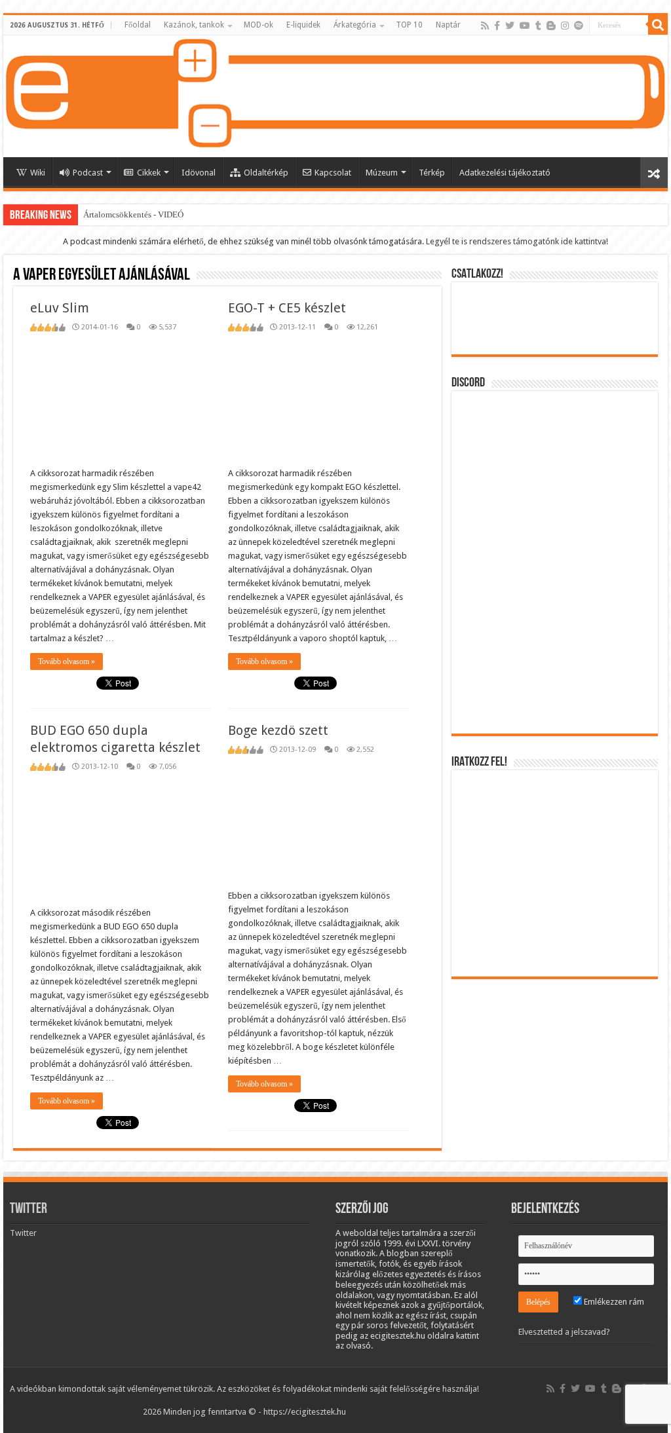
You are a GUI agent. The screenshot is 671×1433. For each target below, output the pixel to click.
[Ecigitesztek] (335, 96)
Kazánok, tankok (194, 24)
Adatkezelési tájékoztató (504, 172)
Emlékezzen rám (613, 1302)
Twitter (28, 1209)
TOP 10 (409, 24)
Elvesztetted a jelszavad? (564, 1332)
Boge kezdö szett (278, 730)
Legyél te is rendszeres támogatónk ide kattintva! (517, 241)
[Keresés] (658, 25)
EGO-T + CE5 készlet (287, 308)
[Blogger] (551, 25)
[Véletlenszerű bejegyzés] (654, 172)
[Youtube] (524, 25)
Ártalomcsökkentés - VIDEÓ (133, 214)
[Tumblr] (538, 25)
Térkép (432, 172)
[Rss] (485, 25)
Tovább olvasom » (66, 661)
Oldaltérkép (266, 172)
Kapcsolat (333, 172)
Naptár (448, 24)
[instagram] (565, 25)
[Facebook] (497, 25)
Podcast (88, 172)
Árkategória (355, 24)
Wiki (37, 172)
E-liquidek (303, 24)
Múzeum (382, 172)
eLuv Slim (59, 308)
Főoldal (138, 24)
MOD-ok (258, 24)
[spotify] (579, 25)
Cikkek (149, 172)
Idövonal (199, 172)
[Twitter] (510, 25)
